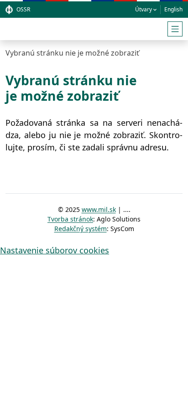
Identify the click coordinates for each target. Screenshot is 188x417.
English (173, 9)
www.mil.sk (99, 209)
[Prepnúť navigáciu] (175, 28)
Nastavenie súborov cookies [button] (54, 250)
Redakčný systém (80, 228)
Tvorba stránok (70, 219)
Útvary (143, 9)
